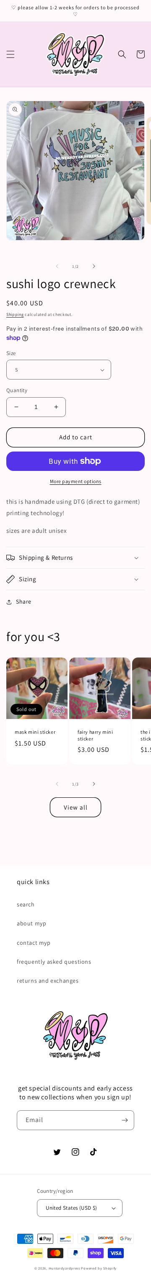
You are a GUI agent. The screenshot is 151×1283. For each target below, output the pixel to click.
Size (11, 353)
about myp (31, 923)
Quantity (16, 390)
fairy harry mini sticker (95, 735)
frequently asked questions (54, 961)
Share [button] (23, 601)
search (26, 904)
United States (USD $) (71, 1207)
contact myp (34, 942)
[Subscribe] (124, 1120)
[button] (10, 54)
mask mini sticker (35, 732)
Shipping (15, 314)
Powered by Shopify (99, 1268)
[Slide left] (57, 266)
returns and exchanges (48, 980)
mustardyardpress (64, 1268)
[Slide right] (94, 266)
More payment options (76, 481)
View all (76, 807)
